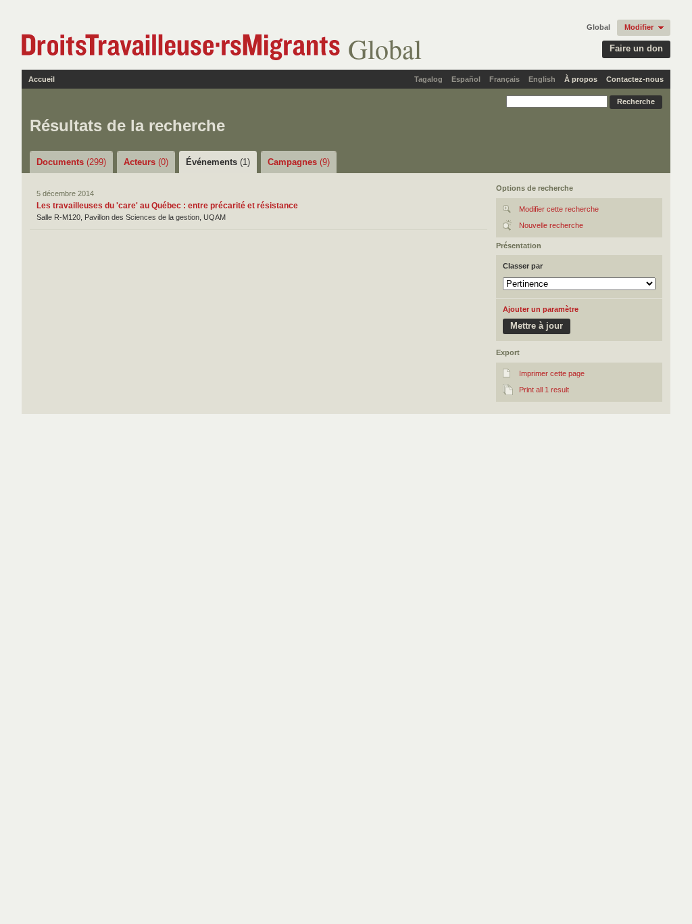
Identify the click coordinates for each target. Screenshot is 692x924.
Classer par (523, 266)
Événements (218, 162)
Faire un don (636, 48)
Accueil (41, 79)
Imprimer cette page (552, 373)
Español (465, 79)
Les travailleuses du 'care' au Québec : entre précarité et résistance (167, 205)
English (541, 79)
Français (504, 79)
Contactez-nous (635, 79)
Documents (71, 162)
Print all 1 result (544, 390)
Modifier (638, 27)
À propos (580, 79)
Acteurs (146, 162)
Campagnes (299, 162)
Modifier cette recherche (559, 209)
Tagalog (428, 79)
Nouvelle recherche (551, 225)
